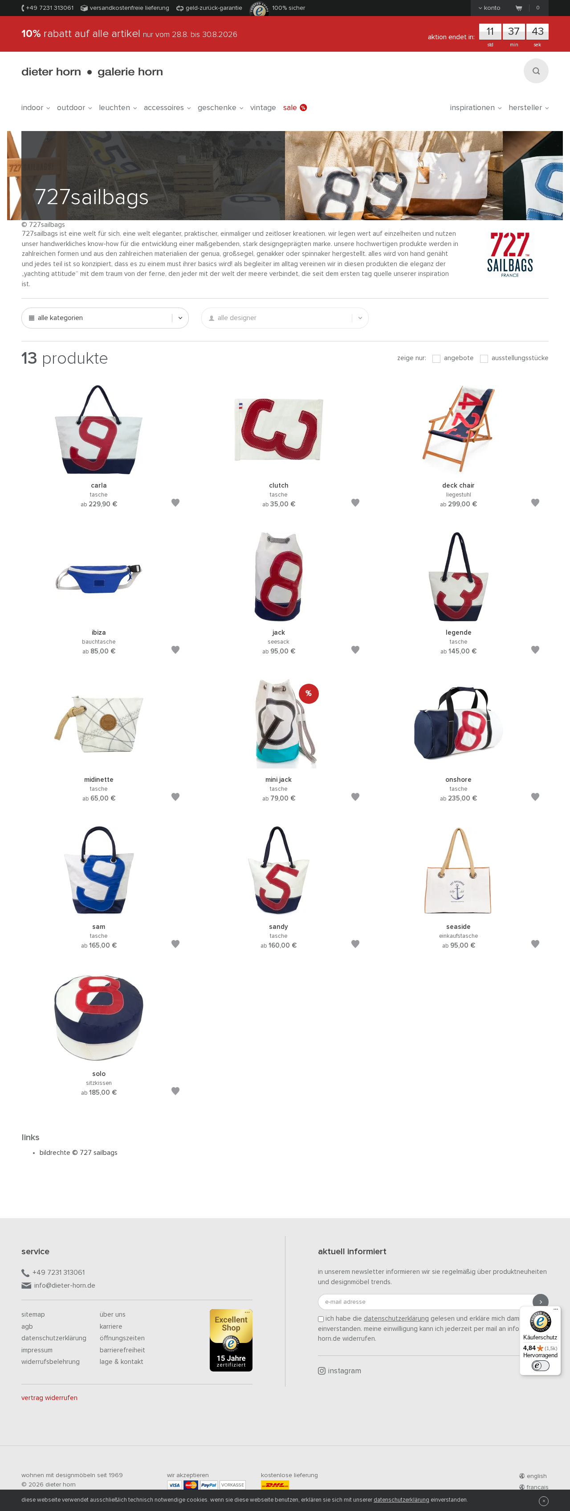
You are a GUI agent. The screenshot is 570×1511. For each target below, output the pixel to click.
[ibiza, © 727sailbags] (98, 617)
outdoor (71, 108)
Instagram (344, 1371)
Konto (492, 8)
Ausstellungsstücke (519, 358)
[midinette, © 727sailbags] (98, 764)
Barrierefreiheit (122, 1350)
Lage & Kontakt (121, 1362)
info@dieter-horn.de (64, 1285)
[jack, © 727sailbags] (278, 617)
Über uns (113, 1314)
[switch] (541, 1365)
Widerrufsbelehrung (50, 1362)
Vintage (263, 108)
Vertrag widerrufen (49, 1398)
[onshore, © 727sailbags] (458, 764)
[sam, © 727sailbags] (98, 911)
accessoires (164, 108)
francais (538, 1487)
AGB (27, 1326)
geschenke (217, 108)
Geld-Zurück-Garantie (214, 8)
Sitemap (33, 1314)
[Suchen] (536, 70)
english (537, 1476)
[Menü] (555, 1311)
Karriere (111, 1326)
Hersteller (525, 108)
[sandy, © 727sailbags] (278, 911)
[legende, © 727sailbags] (458, 617)
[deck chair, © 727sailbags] (458, 469)
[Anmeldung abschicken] (541, 1302)
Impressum (37, 1350)
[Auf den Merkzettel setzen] (175, 504)
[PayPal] (209, 1485)
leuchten (114, 108)
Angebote (458, 358)
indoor (32, 108)
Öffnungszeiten (122, 1338)
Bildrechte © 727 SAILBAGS (79, 1153)
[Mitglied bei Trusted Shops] (231, 1342)
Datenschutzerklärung (53, 1338)
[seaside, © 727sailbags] (458, 911)
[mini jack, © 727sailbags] (278, 764)
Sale (290, 108)
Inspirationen (472, 108)
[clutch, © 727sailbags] (278, 469)
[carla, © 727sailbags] (98, 469)
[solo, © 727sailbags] (98, 1058)
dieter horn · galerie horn (92, 72)
